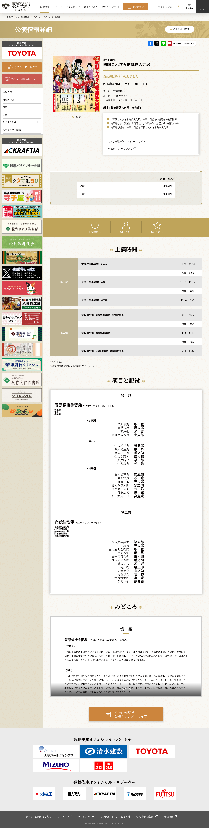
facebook (150, 43)
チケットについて (111, 6)
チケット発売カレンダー (24, 79)
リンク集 (105, 816)
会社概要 (168, 816)
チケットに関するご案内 (38, 816)
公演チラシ (138, 6)
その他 (36, 17)
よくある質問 (123, 816)
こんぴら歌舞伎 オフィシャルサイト (126, 141)
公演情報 (44, 6)
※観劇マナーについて (120, 148)
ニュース (57, 6)
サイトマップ (64, 816)
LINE (163, 43)
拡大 (78, 117)
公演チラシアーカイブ (24, 67)
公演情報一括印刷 (181, 29)
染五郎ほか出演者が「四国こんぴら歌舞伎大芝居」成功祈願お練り (145, 123)
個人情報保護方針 (145, 816)
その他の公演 (9, 122)
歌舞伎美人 (12, 17)
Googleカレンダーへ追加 (183, 43)
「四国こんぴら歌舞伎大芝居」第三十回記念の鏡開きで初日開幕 (144, 119)
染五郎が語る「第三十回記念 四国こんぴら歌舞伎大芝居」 (141, 127)
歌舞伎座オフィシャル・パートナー (21, 44)
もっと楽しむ (73, 6)
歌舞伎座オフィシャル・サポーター (21, 141)
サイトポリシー (86, 816)
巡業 (5, 114)
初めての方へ (91, 6)
